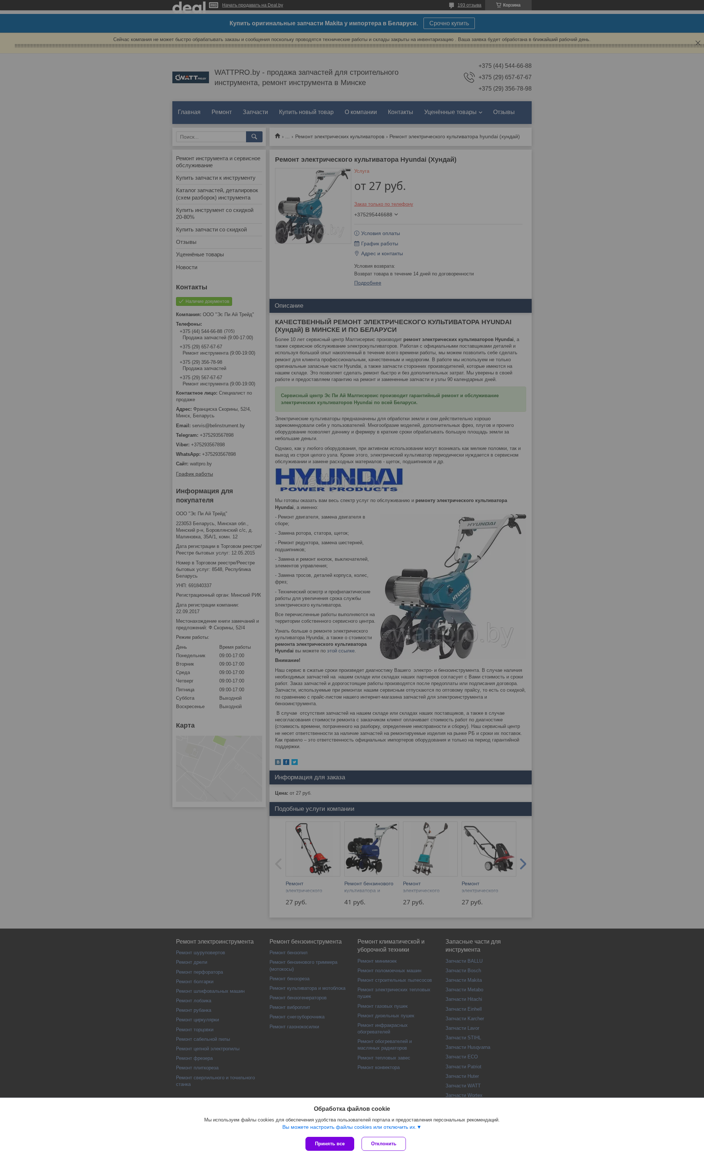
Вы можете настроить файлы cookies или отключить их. (349, 1127)
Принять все (330, 1143)
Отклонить (383, 1143)
